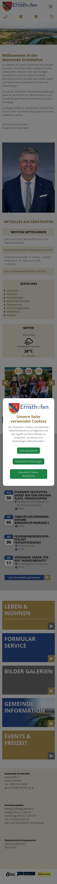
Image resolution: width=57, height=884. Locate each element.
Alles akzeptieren (28, 450)
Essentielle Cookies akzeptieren (28, 474)
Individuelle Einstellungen (28, 461)
